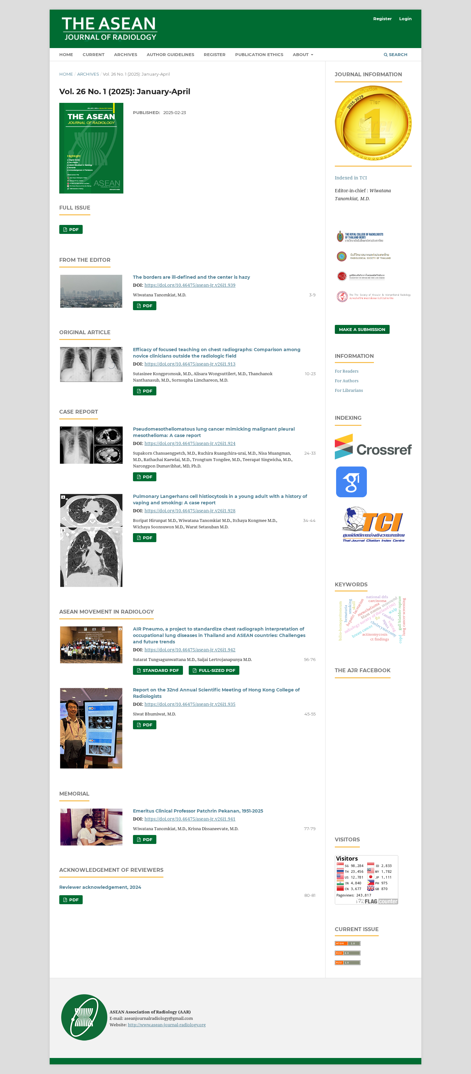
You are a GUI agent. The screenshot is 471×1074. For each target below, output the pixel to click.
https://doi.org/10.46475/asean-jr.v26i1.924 (190, 443)
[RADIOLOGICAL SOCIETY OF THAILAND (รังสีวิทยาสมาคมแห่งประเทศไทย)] (373, 261)
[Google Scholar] (351, 495)
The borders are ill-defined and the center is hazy (191, 277)
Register (215, 54)
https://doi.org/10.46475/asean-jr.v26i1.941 (190, 819)
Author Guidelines (170, 54)
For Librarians (349, 390)
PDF (73, 229)
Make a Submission (362, 329)
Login (405, 18)
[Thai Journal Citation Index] (373, 545)
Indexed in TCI (351, 178)
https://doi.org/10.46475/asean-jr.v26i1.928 (190, 511)
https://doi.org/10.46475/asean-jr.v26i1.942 (190, 650)
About (301, 54)
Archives (125, 54)
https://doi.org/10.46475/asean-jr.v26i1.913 (190, 364)
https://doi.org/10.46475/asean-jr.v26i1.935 (190, 704)
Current (93, 54)
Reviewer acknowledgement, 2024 (100, 887)
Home (66, 54)
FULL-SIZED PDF (216, 670)
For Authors (347, 381)
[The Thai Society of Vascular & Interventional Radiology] (373, 301)
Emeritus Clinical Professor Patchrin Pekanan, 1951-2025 (198, 811)
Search (398, 54)
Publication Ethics (259, 54)
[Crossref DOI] (373, 458)
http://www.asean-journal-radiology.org (167, 1025)
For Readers (347, 371)
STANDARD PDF (160, 670)
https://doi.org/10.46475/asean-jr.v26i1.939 (190, 285)
